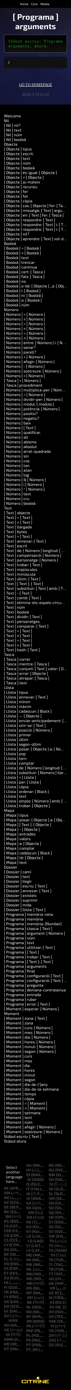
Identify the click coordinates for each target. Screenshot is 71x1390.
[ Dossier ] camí (17, 871)
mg (29, 1255)
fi (5, 1287)
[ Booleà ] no (15, 281)
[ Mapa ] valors (17, 838)
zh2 (52, 1340)
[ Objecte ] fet (16, 196)
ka (28, 1203)
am (7, 1192)
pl (28, 1335)
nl (28, 1307)
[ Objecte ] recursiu (20, 186)
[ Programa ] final (19, 971)
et (6, 1273)
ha (6, 1325)
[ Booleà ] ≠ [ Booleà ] (22, 252)
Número (11, 309)
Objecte (11, 144)
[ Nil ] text (12, 130)
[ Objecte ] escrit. (19, 153)
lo (30, 1240)
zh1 (52, 1335)
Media (44, 4)
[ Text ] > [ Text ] (18, 640)
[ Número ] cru (16, 498)
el (6, 1259)
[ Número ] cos (17, 460)
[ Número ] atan (18, 470)
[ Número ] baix (17, 422)
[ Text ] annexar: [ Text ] (25, 541)
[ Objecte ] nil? (16, 234)
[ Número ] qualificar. (22, 432)
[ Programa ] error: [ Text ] (27, 1004)
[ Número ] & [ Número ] (25, 479)
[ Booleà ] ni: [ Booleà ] (23, 295)
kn (29, 1217)
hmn (8, 1339)
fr (6, 1292)
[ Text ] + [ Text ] (18, 536)
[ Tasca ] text (15, 682)
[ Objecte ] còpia (18, 200)
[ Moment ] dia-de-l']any (26, 1084)
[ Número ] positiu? (21, 413)
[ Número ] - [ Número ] (24, 366)
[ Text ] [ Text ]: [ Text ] (23, 583)
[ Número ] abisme (20, 441)
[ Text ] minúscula (20, 574)
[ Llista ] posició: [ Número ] (28, 730)
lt (28, 1245)
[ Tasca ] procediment (23, 385)
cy (6, 1244)
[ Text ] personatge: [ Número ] (31, 559)
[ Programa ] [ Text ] (21, 952)
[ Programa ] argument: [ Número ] (34, 933)
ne (29, 1302)
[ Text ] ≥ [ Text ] (18, 645)
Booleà (10, 243)
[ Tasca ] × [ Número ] (22, 380)
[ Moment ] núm (18, 1122)
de (6, 1254)
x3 (52, 1302)
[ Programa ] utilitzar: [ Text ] (29, 947)
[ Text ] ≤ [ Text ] (18, 635)
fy (6, 1296)
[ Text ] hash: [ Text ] (22, 649)
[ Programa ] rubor (20, 999)
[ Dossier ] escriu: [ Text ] (25, 885)
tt (51, 1273)
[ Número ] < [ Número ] (24, 323)
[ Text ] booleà (16, 611)
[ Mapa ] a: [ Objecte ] (22, 843)
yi (52, 1325)
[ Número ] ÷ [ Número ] (24, 394)
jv (28, 1198)
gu (6, 1315)
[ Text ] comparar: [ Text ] (26, 626)
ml (29, 1269)
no (29, 1311)
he (6, 1329)
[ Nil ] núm (13, 134)
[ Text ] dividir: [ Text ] (23, 616)
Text (8, 508)
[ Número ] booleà (20, 503)
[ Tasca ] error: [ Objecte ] (26, 673)
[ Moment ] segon (19, 1079)
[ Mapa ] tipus (16, 815)
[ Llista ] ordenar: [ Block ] (26, 791)
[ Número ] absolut (20, 446)
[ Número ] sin (16, 456)
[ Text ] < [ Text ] (18, 630)
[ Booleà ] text (16, 257)
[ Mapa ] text (15, 862)
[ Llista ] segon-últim (22, 744)
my (30, 1297)
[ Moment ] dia (17, 1065)
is (28, 1184)
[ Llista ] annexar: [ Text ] (26, 697)
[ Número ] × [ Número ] (24, 375)
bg (6, 1211)
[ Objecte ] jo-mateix (22, 182)
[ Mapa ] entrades (20, 834)
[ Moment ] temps (20, 1093)
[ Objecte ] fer (16, 191)
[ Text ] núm (14, 607)
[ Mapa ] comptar (19, 848)
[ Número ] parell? (20, 352)
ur (52, 1288)
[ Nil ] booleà (15, 139)
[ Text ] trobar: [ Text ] (23, 564)
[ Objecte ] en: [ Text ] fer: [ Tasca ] (34, 215)
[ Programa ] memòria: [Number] (33, 923)
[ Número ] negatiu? (21, 418)
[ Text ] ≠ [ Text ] (18, 522)
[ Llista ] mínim (17, 701)
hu (29, 1165)
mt (29, 1292)
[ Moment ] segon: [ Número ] (30, 1051)
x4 (52, 1307)
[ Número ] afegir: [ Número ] (29, 361)
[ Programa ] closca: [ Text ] (28, 928)
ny (28, 1316)
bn (8, 1216)
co (6, 1235)
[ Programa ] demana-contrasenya (35, 989)
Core (34, 4)
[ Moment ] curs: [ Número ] (28, 1027)
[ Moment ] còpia (19, 1098)
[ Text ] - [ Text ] (18, 593)
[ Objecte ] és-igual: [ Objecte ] (30, 172)
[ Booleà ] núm (16, 304)
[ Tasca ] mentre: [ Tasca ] (26, 663)
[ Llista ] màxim (17, 706)
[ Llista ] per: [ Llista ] (22, 782)
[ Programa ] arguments (25, 966)
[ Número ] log (16, 474)
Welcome (12, 115)
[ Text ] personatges (22, 621)
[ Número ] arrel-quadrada (27, 451)
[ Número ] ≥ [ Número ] (24, 319)
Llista (9, 687)
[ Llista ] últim (16, 739)
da (6, 1249)
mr (30, 1283)
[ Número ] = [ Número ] (24, 333)
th (52, 1255)
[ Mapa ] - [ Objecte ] (22, 829)
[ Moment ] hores (19, 1070)
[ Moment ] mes (18, 1060)
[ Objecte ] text (17, 158)
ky (28, 1231)
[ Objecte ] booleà (19, 167)
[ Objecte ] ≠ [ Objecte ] (24, 177)
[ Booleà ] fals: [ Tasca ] (24, 276)
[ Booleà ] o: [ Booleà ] (23, 300)
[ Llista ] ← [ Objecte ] (23, 715)
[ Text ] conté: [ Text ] (22, 597)
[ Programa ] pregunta (23, 985)
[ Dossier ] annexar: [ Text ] (27, 890)
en (6, 1263)
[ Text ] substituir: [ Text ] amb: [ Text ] (37, 588)
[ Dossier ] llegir (18, 881)
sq (51, 1212)
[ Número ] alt (16, 437)
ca (6, 1225)
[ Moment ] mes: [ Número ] (28, 1032)
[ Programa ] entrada (22, 994)
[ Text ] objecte (17, 512)
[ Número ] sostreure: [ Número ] (32, 371)
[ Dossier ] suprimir (21, 900)
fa (6, 1282)
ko (28, 1222)
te (51, 1245)
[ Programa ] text (19, 942)
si (51, 1184)
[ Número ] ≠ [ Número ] (24, 337)
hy (28, 1170)
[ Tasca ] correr (17, 659)
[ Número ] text (17, 493)
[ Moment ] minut (19, 1074)
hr (6, 1344)
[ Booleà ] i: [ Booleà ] (22, 290)
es (6, 1268)
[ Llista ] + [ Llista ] (20, 777)
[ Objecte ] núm (17, 163)
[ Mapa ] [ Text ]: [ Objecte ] (27, 824)
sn (51, 1203)
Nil (6, 120)
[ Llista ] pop (15, 753)
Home (24, 4)
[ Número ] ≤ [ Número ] (24, 328)
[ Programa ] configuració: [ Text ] (33, 975)
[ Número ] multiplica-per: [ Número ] (37, 389)
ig (29, 1179)
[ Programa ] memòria (23, 919)
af (6, 1188)
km (31, 1212)
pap (29, 1330)
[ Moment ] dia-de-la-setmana (31, 1089)
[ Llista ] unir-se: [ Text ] (25, 725)
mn (29, 1273)
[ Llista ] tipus (16, 692)
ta (51, 1240)
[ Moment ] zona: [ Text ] (25, 1018)
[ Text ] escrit (15, 545)
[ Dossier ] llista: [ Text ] (25, 909)
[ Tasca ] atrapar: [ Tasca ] (26, 678)
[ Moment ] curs (18, 1056)
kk (28, 1207)
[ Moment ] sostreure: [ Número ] (33, 1131)
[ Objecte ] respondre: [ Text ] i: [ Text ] (37, 224)
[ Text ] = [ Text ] (18, 517)
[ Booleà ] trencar (19, 262)
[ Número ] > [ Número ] (24, 314)
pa (28, 1325)
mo (29, 1278)
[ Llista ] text (15, 796)
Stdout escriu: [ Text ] (22, 1136)
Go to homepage (35, 84)
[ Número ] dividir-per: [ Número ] (33, 399)
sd (51, 1179)
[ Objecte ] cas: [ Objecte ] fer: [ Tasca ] (37, 205)
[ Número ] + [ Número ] (24, 356)
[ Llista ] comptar (19, 763)
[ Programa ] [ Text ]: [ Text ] (28, 961)
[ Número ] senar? (20, 347)
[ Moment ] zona (18, 1023)
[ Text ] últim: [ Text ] (22, 578)
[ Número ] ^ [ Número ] (24, 489)
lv (28, 1250)
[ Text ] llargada (18, 526)
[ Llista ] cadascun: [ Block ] (28, 711)
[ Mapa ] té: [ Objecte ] (23, 857)
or (29, 1321)
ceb (7, 1230)
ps (28, 1340)
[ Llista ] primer (17, 734)
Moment (11, 1013)
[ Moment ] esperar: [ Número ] (31, 1008)
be (6, 1207)
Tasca (9, 654)
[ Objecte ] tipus (18, 148)
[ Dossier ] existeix (20, 895)
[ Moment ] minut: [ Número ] (30, 1046)
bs (6, 1221)
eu (6, 1277)
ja (28, 1193)
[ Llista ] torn (15, 758)
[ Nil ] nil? (12, 125)
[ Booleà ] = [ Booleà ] (22, 248)
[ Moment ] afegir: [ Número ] (30, 1126)
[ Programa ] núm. (20, 937)
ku (29, 1226)
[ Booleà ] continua (20, 267)
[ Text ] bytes (15, 531)
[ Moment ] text (18, 1117)
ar (6, 1197)
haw (13, 1320)
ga (6, 1301)
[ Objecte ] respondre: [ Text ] (29, 219)
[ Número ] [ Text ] (20, 427)
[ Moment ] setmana (22, 1112)
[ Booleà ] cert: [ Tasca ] (24, 271)
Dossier (10, 867)
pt (28, 1344)
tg (51, 1250)
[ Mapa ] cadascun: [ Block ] (28, 852)
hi (8, 1334)
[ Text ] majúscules (20, 569)
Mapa (9, 810)
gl (6, 1311)
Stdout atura (15, 1141)
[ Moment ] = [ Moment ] (25, 1103)
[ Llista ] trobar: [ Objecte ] (27, 805)
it (28, 1188)
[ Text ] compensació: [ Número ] (32, 555)
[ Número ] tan (17, 465)
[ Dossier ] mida (17, 904)
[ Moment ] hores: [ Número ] (29, 1041)
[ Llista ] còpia (16, 786)
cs (6, 1240)
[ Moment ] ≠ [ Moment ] (25, 1108)
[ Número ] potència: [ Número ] (32, 408)
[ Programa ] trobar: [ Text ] (28, 956)
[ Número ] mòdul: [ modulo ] (29, 404)
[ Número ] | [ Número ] (24, 484)
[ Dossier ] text (17, 876)
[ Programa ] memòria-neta (28, 914)
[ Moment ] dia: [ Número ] (27, 1037)
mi (28, 1259)
